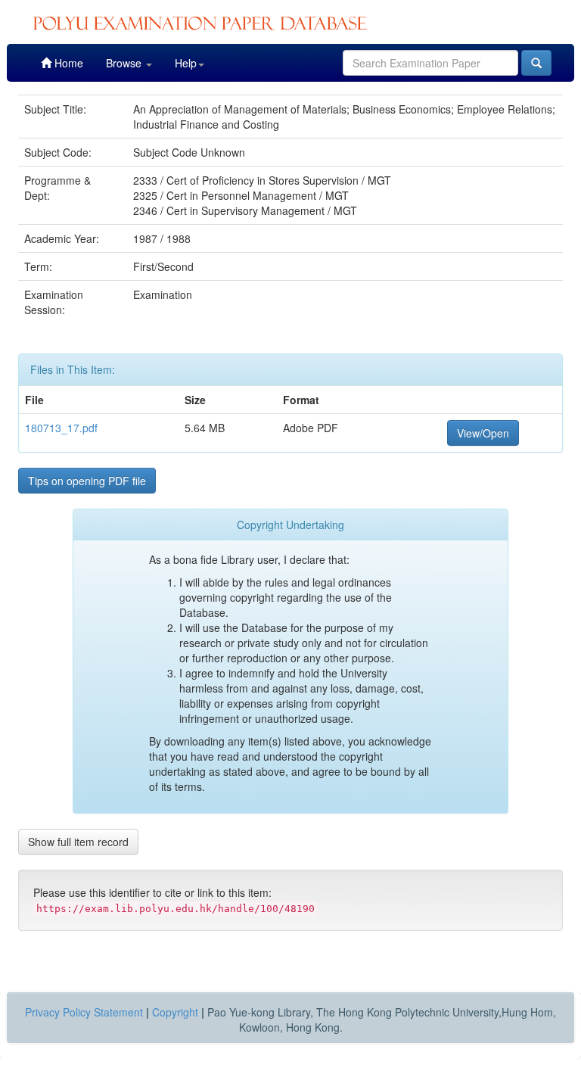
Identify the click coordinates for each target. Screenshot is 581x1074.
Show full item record (78, 841)
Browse (125, 62)
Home (67, 62)
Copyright (175, 1012)
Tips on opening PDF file (87, 480)
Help (186, 62)
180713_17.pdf (61, 427)
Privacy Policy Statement (84, 1012)
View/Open (483, 432)
